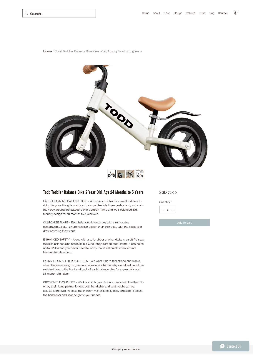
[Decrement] (162, 209)
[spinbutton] (168, 209)
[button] (236, 13)
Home (47, 51)
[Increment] (173, 209)
